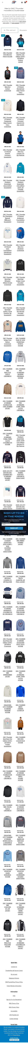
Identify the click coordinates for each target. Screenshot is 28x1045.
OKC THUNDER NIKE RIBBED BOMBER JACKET (20, 541)
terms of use (18, 532)
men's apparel (15, 23)
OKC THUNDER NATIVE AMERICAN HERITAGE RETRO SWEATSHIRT (20, 840)
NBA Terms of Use (14, 1003)
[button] (25, 2)
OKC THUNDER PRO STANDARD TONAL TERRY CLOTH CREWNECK (20, 405)
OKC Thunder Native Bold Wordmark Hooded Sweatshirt (20, 311)
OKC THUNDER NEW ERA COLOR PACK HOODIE (20, 740)
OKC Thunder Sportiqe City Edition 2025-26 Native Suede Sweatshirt (7, 741)
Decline (17, 1039)
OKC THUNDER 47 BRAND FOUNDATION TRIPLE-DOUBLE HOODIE (20, 775)
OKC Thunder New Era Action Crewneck (7, 88)
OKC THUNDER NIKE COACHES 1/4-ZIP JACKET (7, 907)
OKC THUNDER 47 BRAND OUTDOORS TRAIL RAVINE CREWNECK (20, 610)
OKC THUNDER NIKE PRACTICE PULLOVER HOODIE (7, 942)
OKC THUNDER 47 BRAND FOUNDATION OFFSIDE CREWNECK (7, 774)
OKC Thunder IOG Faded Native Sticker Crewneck (7, 507)
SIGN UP (14, 528)
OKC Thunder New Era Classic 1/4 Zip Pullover (20, 152)
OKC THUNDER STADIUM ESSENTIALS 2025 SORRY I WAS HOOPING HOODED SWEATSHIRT (7, 545)
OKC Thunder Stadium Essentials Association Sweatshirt (7, 184)
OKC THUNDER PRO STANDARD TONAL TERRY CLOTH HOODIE (20, 675)
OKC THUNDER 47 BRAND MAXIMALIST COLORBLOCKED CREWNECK (7, 610)
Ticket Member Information (14, 985)
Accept (12, 1039)
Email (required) (6, 522)
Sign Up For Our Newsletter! (14, 999)
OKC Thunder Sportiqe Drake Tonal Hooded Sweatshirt (20, 281)
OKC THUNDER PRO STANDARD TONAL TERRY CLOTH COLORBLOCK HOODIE (7, 439)
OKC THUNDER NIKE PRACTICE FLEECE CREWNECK (7, 372)
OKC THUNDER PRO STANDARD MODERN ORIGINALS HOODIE (20, 373)
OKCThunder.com (14, 1015)
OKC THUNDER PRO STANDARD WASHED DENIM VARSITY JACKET (20, 908)
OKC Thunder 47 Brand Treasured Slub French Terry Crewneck (7, 122)
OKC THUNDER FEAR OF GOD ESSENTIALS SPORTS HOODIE (20, 342)
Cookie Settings (14, 1018)
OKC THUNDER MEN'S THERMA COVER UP (20, 707)
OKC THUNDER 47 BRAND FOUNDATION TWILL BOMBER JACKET (7, 404)
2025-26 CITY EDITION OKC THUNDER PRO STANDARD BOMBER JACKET (7, 475)
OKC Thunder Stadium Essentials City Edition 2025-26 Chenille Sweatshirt (20, 185)
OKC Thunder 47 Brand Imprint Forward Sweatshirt (7, 153)
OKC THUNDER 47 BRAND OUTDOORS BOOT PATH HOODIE (20, 642)
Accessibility (14, 1011)
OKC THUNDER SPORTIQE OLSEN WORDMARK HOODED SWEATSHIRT (20, 874)
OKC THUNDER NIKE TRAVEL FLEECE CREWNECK (7, 808)
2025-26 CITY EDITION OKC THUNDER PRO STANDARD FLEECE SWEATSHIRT (20, 509)
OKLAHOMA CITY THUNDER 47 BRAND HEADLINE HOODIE (7, 708)
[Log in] (22, 2)
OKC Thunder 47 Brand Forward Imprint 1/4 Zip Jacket (20, 121)
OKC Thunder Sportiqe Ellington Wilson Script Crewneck (7, 281)
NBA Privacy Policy (14, 1007)
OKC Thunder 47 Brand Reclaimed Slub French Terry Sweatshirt (20, 89)
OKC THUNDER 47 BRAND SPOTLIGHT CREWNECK (20, 808)
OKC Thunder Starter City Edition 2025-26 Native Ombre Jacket (20, 57)
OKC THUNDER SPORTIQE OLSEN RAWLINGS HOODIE (7, 873)
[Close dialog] (26, 511)
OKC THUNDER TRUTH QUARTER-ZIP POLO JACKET (20, 579)
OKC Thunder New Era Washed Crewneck (20, 247)
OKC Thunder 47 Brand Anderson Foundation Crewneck (20, 218)
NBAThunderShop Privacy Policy (14, 982)
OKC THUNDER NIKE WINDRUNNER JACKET (7, 674)
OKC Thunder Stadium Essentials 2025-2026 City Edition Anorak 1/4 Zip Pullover (20, 440)
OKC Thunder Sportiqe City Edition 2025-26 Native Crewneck (7, 642)
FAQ (14, 995)
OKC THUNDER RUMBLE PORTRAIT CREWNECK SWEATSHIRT (20, 474)
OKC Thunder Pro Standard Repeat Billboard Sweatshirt (7, 218)
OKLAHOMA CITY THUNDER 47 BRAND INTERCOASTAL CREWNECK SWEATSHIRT (7, 840)
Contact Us (14, 966)
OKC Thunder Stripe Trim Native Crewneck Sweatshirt (7, 342)
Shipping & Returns (14, 978)
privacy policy (16, 533)
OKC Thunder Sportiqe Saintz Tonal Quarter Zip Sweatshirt (7, 311)
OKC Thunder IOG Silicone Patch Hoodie (7, 54)
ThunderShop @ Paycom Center (14, 970)
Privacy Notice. (16, 1035)
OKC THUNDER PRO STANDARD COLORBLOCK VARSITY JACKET (20, 943)
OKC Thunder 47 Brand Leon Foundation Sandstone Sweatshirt (7, 249)
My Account (14, 974)
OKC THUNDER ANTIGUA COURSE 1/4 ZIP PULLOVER (7, 579)
